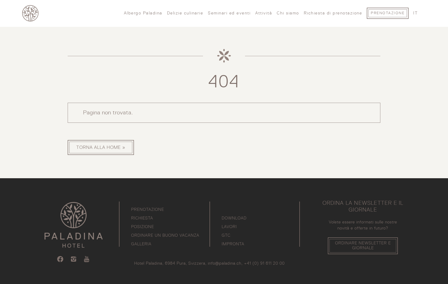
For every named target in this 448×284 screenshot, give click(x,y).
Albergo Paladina (143, 13)
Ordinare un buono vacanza (165, 235)
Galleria (141, 244)
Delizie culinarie (185, 13)
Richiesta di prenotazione (333, 13)
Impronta (233, 244)
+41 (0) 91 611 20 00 (264, 263)
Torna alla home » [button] (100, 147)
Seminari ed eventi (229, 13)
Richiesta (142, 218)
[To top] (420, 271)
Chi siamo (288, 13)
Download (234, 218)
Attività (263, 13)
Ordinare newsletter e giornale (363, 245)
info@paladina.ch (225, 263)
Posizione (142, 227)
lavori (229, 227)
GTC (226, 235)
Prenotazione (388, 13)
